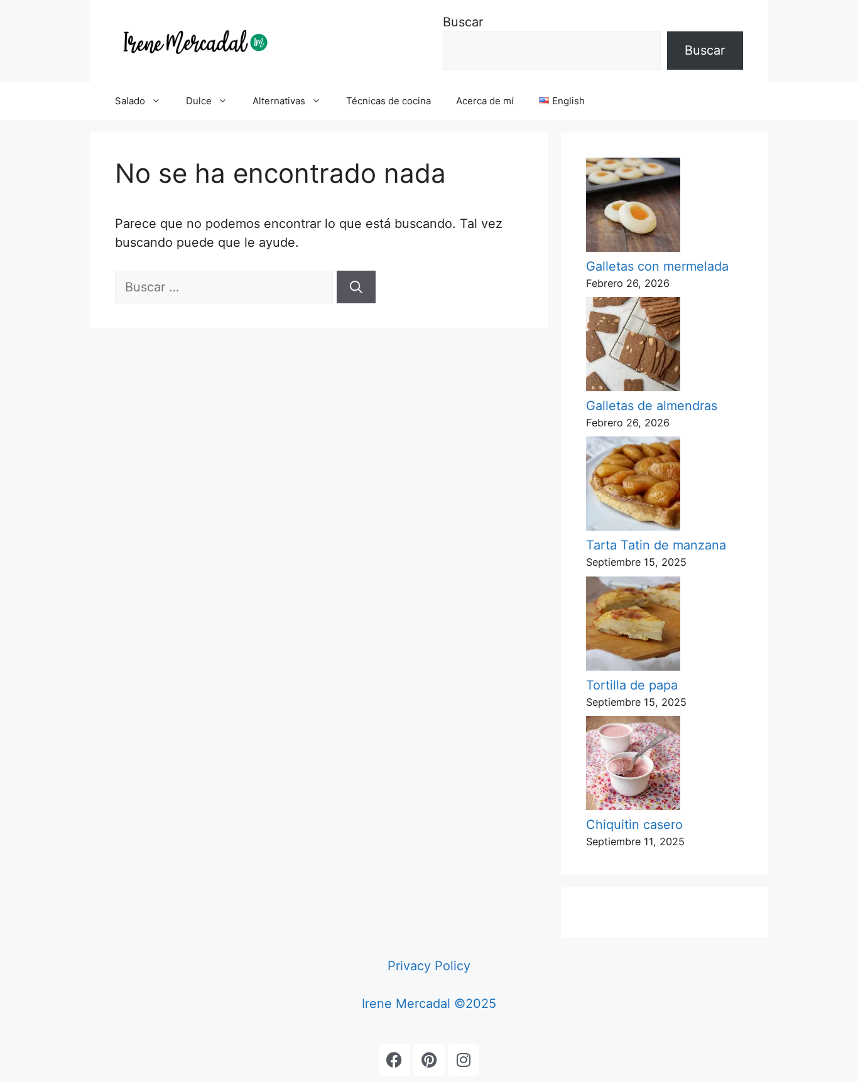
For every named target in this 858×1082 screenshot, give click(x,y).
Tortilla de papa (632, 685)
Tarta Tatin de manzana (656, 545)
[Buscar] (356, 287)
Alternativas (279, 101)
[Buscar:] (226, 287)
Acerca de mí (485, 101)
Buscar (463, 22)
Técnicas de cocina (388, 101)
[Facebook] (394, 1060)
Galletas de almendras (651, 405)
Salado (130, 101)
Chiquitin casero (634, 824)
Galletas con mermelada (657, 266)
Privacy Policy (429, 965)
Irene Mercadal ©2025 (429, 1003)
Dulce (199, 101)
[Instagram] (463, 1060)
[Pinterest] (429, 1060)
